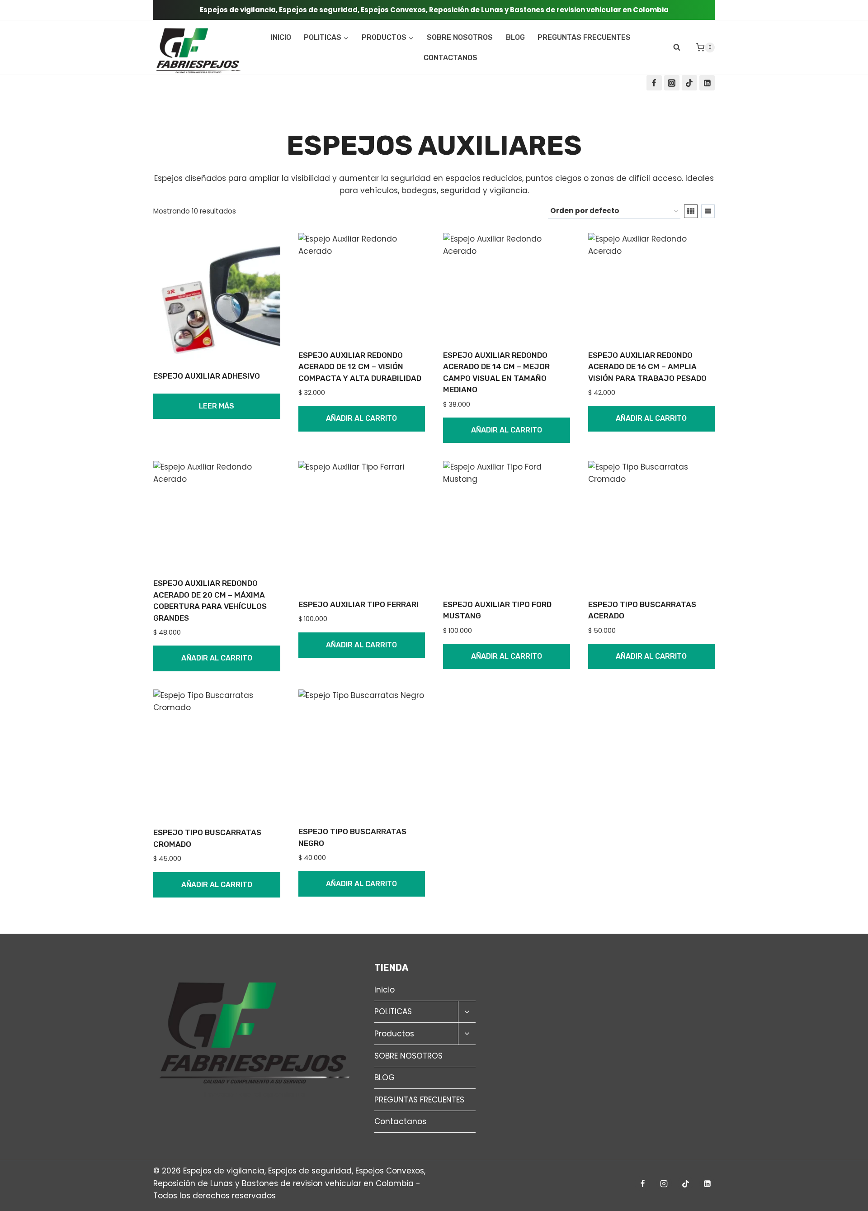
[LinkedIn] (707, 82)
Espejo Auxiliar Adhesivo (206, 375)
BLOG (515, 37)
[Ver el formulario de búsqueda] (677, 47)
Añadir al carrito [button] (361, 418)
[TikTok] (689, 82)
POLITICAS (393, 1011)
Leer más (216, 406)
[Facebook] (654, 82)
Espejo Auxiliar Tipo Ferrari (358, 604)
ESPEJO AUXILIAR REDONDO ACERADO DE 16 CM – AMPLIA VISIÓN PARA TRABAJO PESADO (647, 367)
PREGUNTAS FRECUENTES (584, 37)
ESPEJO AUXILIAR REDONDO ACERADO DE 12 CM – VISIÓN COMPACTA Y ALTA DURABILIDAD (359, 367)
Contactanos (450, 57)
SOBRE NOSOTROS (460, 37)
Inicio (281, 37)
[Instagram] (671, 82)
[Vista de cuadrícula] (691, 211)
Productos (394, 1033)
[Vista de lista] (708, 211)
